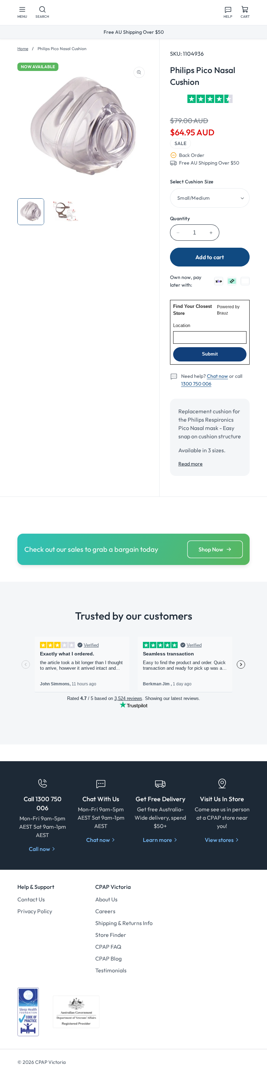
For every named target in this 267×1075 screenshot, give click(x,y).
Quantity (180, 218)
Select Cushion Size (191, 181)
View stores (219, 839)
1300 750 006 (196, 384)
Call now (39, 848)
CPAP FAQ (108, 946)
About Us (106, 899)
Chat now (217, 376)
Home (22, 48)
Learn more (157, 839)
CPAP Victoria (50, 1062)
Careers (105, 911)
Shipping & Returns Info (124, 922)
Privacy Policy (34, 911)
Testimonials (111, 970)
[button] (22, 12)
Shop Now (211, 549)
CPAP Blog (108, 958)
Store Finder (110, 934)
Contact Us (31, 899)
